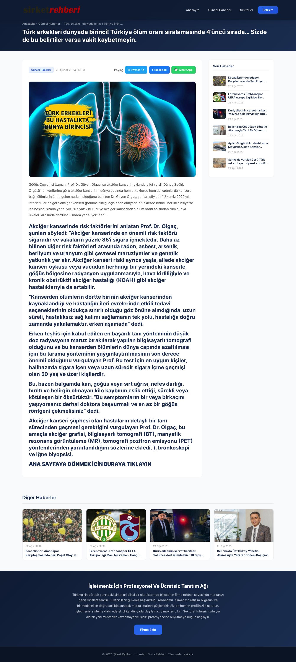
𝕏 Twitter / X (136, 69)
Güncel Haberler (219, 10)
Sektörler (246, 10)
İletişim (268, 10)
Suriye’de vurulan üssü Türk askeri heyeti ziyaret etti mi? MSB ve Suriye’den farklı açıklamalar (246, 165)
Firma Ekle (148, 629)
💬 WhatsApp (183, 69)
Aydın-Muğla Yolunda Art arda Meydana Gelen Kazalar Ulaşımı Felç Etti (248, 147)
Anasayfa (193, 10)
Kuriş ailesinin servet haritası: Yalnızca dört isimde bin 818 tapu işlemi (247, 114)
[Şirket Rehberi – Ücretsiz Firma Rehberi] (52, 10)
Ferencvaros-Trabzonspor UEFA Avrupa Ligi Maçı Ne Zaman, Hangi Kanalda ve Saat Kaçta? (248, 99)
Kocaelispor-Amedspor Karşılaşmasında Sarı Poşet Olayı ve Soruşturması (246, 81)
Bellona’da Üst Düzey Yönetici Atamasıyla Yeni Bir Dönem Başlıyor (247, 130)
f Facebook (159, 69)
